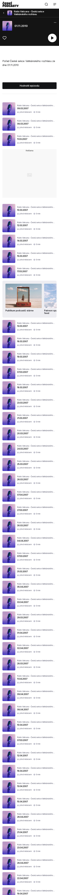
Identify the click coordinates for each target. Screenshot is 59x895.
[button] (46, 4)
